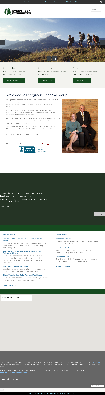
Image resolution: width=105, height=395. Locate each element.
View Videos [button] (81, 81)
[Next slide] (102, 42)
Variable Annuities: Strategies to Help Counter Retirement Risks (22, 252)
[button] (96, 10)
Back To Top (96, 386)
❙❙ (55, 59)
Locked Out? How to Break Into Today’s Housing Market (23, 239)
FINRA (94, 362)
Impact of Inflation (63, 239)
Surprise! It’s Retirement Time (15, 266)
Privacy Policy (5, 379)
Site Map (15, 379)
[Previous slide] (2, 42)
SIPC (98, 362)
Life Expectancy (62, 256)
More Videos (5, 206)
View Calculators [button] (12, 81)
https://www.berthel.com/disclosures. (14, 373)
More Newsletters (11, 285)
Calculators (61, 234)
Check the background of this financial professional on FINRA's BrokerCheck (51, 2)
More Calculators (63, 266)
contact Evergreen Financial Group (20, 130)
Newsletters (9, 234)
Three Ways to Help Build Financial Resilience (22, 275)
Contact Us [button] (45, 81)
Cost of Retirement (64, 247)
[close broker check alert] (101, 2)
